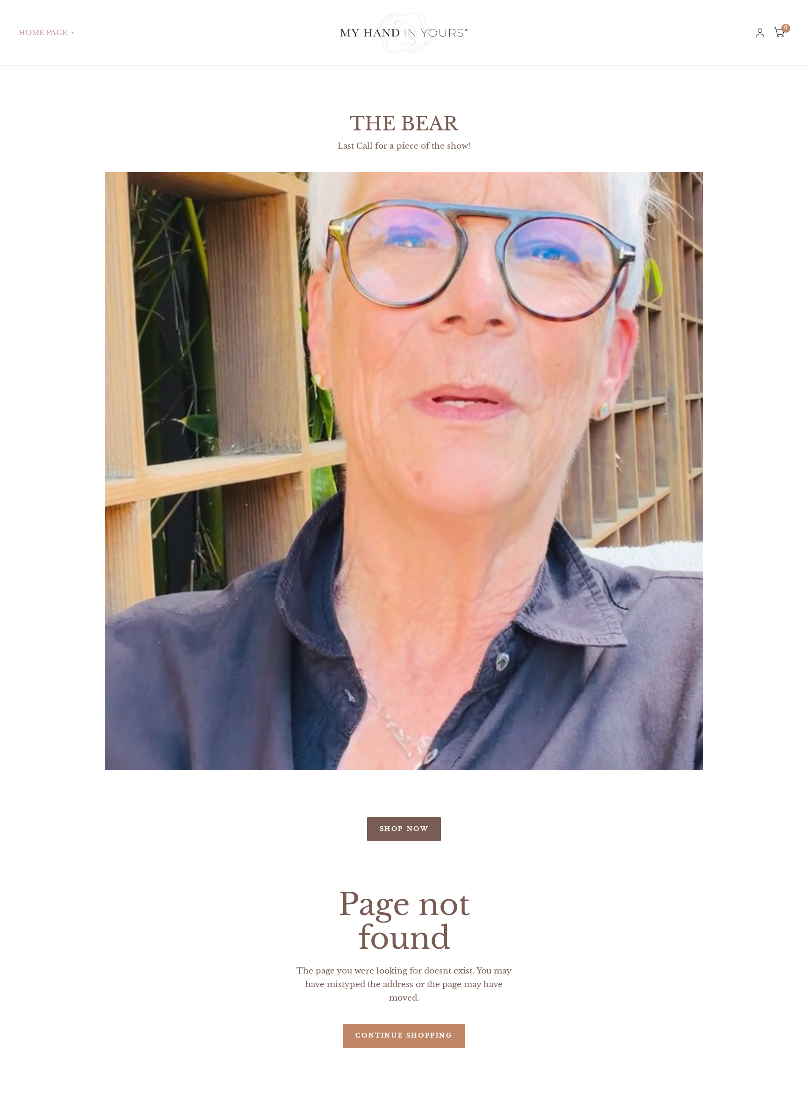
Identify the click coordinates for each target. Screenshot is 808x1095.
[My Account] (760, 32)
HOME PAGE (43, 32)
